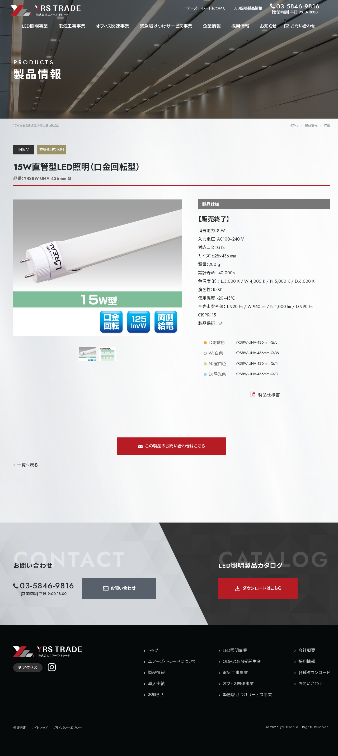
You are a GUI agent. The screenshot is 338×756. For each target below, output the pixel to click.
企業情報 (212, 26)
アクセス (29, 668)
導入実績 (156, 684)
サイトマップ (39, 727)
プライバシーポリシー (67, 727)
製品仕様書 (269, 395)
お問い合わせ (310, 684)
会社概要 (306, 650)
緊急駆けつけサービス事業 (166, 26)
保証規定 (19, 727)
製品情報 (311, 125)
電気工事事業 (71, 26)
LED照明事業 (35, 26)
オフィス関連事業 (112, 26)
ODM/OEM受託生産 (242, 662)
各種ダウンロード (314, 673)
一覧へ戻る (27, 465)
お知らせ (268, 26)
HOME (293, 125)
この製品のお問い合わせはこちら (175, 446)
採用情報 (240, 26)
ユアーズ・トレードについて (205, 8)
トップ (153, 650)
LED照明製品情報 (247, 8)
